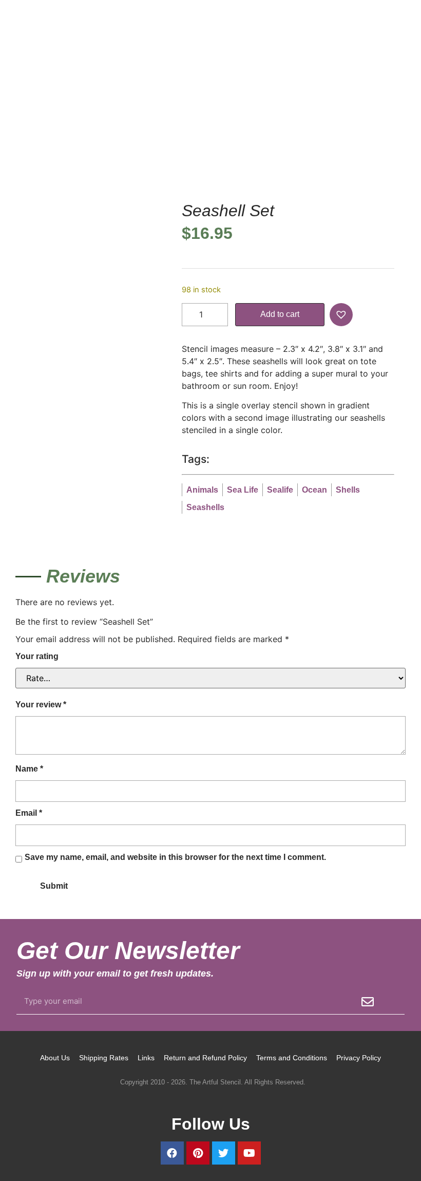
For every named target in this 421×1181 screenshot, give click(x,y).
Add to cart (279, 314)
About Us (55, 1058)
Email (28, 813)
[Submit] (368, 1001)
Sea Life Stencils (223, 145)
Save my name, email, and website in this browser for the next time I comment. (175, 857)
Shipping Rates (103, 1058)
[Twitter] (223, 1153)
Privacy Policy (358, 1058)
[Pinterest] (197, 1153)
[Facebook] (172, 1153)
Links (146, 1058)
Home (25, 145)
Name (29, 768)
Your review (40, 704)
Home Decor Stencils (81, 145)
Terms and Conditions (291, 1058)
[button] (342, 314)
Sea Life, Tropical (156, 145)
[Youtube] (249, 1153)
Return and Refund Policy (205, 1058)
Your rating (37, 656)
